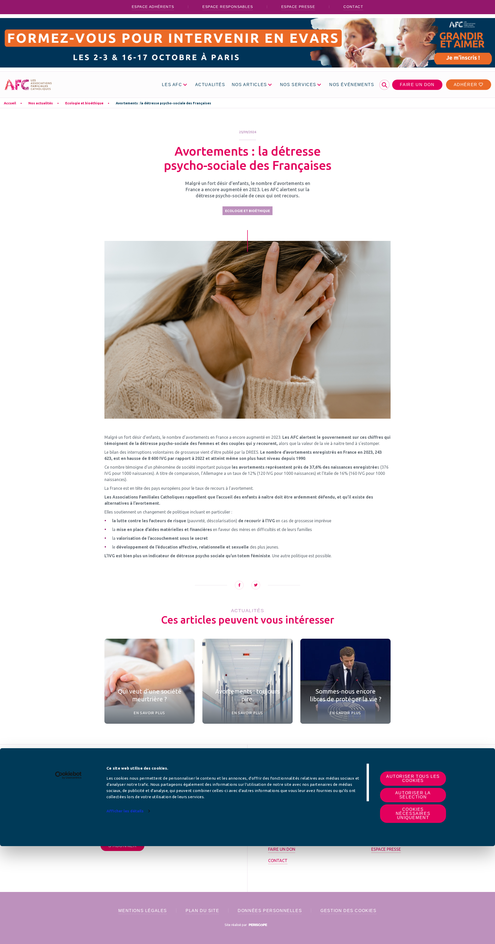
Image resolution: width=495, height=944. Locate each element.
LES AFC (172, 84)
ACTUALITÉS (210, 84)
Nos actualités (40, 103)
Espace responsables (227, 7)
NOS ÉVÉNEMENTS (351, 84)
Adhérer (466, 84)
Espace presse (298, 7)
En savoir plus (149, 713)
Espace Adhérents (153, 7)
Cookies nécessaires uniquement (413, 813)
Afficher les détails (125, 811)
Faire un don (417, 84)
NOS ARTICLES (249, 84)
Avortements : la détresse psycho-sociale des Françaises (163, 103)
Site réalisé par (236, 924)
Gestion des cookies (348, 910)
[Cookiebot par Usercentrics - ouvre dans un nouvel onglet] (68, 775)
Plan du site (202, 910)
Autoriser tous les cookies (413, 778)
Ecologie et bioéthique (84, 103)
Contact (353, 7)
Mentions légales (142, 910)
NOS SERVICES (298, 84)
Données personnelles (270, 910)
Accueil (10, 103)
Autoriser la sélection (413, 795)
